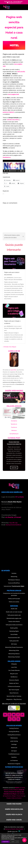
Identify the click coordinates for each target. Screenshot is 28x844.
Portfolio (14, 573)
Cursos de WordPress (14, 583)
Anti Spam (14, 751)
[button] (14, 166)
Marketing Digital (14, 631)
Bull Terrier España (14, 689)
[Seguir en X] (10, 719)
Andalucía (16, 789)
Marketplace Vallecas (14, 580)
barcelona (22, 787)
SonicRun (14, 757)
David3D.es (14, 421)
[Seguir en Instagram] (9, 715)
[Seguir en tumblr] (14, 719)
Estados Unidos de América (14, 798)
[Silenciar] (21, 171)
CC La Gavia (19, 497)
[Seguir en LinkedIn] (5, 715)
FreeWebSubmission (14, 754)
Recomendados (18, 279)
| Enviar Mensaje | (18, 1)
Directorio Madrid (14, 680)
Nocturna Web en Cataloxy (14, 696)
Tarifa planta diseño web (14, 615)
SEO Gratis (14, 644)
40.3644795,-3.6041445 (13, 517)
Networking (14, 576)
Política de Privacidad (14, 598)
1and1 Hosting (14, 741)
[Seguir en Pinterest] (22, 715)
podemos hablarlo (8, 112)
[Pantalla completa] (23, 171)
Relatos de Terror (14, 683)
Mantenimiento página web (14, 618)
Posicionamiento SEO (14, 637)
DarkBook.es (14, 677)
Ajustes (12, 841)
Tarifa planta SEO (14, 641)
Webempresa (14, 738)
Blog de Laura (14, 673)
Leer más (14, 467)
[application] (14, 166)
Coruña (11, 789)
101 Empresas (14, 760)
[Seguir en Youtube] (14, 715)
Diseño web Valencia (14, 814)
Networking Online (14, 650)
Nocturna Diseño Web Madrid (14, 829)
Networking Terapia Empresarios (14, 647)
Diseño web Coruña (14, 820)
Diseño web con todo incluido (14, 612)
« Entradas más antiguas (9, 346)
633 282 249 (9, 1)
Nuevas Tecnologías (9, 328)
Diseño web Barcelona (14, 809)
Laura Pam (13, 370)
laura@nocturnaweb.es (13, 525)
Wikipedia (14, 664)
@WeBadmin (9, 277)
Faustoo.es (14, 427)
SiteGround (14, 747)
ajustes (12, 839)
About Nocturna (14, 693)
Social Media (14, 634)
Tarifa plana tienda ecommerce (14, 624)
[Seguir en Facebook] (18, 715)
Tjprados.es (14, 424)
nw (22, 767)
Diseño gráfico (14, 628)
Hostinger (14, 744)
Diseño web (14, 608)
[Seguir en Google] (18, 719)
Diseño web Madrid (14, 804)
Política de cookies (14, 601)
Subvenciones (14, 586)
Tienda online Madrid (14, 621)
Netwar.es (14, 430)
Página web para (8, 279)
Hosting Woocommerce (14, 734)
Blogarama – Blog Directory (14, 699)
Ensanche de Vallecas (15, 791)
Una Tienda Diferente (14, 670)
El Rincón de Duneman (14, 686)
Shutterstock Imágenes (14, 763)
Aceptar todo (5, 841)
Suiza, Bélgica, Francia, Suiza (16, 796)
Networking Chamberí (14, 657)
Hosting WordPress (14, 731)
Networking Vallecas (14, 653)
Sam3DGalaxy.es (14, 433)
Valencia (6, 789)
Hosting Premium (14, 728)
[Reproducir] (4, 171)
